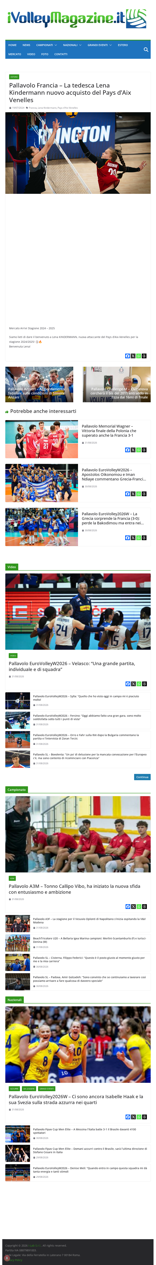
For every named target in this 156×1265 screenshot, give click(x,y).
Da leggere (29, 1088)
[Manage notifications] (7, 1258)
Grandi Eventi (98, 45)
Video (31, 54)
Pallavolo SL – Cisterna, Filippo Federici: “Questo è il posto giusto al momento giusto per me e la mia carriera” (89, 959)
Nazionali (70, 45)
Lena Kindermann (47, 107)
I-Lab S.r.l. (34, 1245)
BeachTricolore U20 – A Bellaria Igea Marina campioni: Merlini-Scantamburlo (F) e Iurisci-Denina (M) (89, 940)
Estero (123, 45)
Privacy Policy (13, 1260)
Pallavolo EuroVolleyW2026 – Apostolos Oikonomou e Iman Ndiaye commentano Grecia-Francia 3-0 (113, 476)
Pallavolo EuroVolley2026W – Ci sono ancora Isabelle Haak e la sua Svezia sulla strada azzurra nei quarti (76, 1099)
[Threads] (144, 356)
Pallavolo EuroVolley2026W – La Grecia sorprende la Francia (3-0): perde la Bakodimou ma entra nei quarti (111, 520)
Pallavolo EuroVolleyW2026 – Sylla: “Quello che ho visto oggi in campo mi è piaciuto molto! (86, 698)
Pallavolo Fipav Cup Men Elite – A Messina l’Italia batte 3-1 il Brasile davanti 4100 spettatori (84, 1131)
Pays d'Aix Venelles (68, 107)
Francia (33, 107)
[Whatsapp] (138, 356)
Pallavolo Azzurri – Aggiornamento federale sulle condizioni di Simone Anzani (36, 393)
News (26, 45)
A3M (12, 878)
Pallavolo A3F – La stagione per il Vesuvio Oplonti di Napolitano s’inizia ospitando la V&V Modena (89, 920)
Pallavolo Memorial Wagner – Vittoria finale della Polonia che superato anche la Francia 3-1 (109, 431)
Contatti (60, 54)
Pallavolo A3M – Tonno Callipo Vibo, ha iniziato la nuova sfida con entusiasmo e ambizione (74, 889)
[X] (133, 356)
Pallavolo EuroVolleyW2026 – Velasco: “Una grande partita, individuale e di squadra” (72, 666)
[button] (55, 45)
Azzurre (14, 1088)
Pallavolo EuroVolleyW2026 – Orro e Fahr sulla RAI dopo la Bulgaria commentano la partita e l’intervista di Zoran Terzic (86, 736)
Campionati (44, 45)
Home (12, 45)
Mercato (14, 54)
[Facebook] (127, 356)
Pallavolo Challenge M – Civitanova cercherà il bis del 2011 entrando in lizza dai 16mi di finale (119, 393)
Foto (44, 54)
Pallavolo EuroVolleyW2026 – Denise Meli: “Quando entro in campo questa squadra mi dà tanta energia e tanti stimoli (90, 1169)
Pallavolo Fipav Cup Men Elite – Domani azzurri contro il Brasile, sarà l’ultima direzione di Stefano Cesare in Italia (90, 1150)
